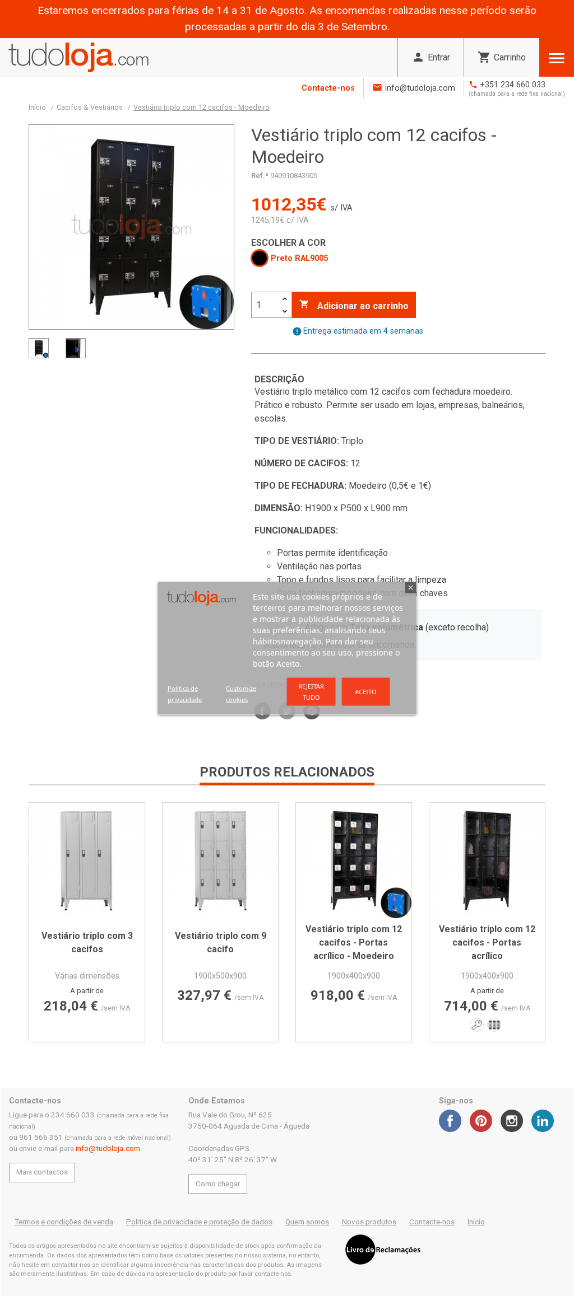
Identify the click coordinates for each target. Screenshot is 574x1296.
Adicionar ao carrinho (354, 305)
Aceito (366, 691)
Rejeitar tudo (311, 691)
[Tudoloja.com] (78, 57)
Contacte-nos (328, 88)
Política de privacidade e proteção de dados (199, 1222)
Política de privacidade (185, 693)
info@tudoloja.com (420, 88)
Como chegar (218, 1184)
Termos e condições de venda (64, 1222)
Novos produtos (369, 1222)
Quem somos (307, 1222)
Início (476, 1222)
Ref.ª (260, 175)
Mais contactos (42, 1172)
